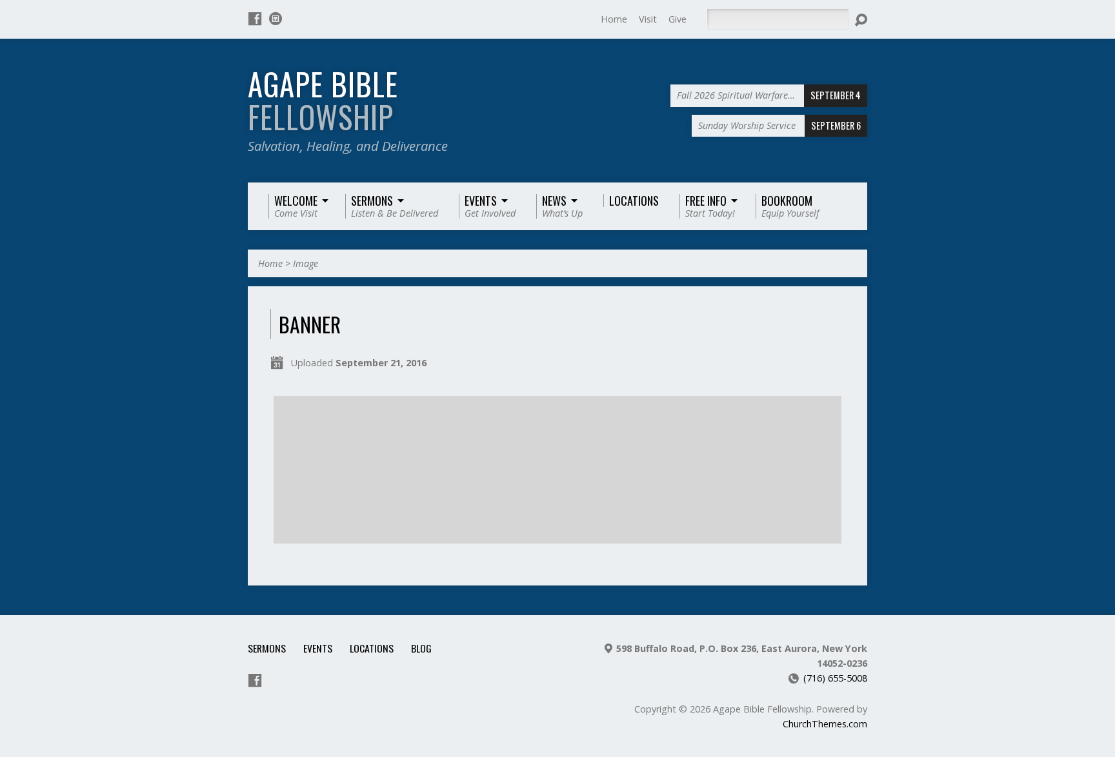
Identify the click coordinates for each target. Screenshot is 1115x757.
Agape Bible (323, 100)
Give (677, 19)
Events (317, 648)
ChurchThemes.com (825, 724)
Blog (421, 648)
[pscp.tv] (275, 18)
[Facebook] (254, 18)
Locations (372, 648)
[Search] (860, 20)
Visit (648, 19)
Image (305, 263)
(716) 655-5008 (835, 678)
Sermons (267, 648)
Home (614, 19)
